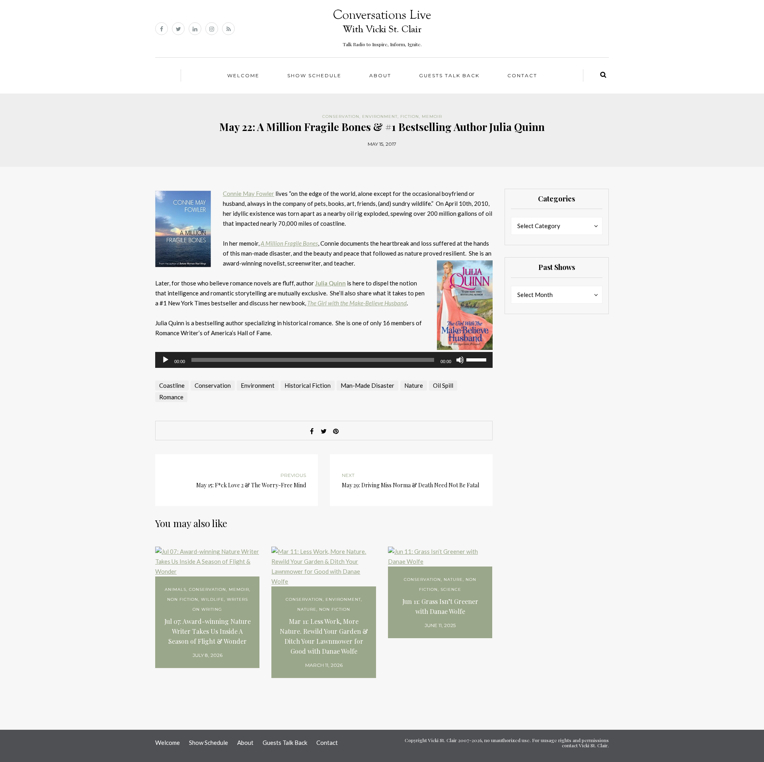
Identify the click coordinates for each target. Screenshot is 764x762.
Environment (380, 116)
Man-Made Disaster (367, 385)
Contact (522, 75)
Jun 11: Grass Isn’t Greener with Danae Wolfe (440, 606)
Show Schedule (314, 75)
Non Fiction (182, 599)
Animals (175, 589)
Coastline (172, 385)
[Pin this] (336, 431)
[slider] (477, 359)
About (380, 75)
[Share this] (312, 431)
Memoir (432, 116)
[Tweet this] (324, 431)
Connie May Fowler (248, 193)
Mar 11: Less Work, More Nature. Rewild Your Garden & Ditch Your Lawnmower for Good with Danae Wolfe (324, 636)
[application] (324, 360)
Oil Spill (443, 385)
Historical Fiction (308, 385)
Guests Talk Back (449, 75)
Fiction (409, 116)
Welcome (243, 75)
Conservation (340, 116)
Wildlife (212, 599)
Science (450, 589)
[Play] (166, 360)
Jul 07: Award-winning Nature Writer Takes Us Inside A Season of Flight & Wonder (207, 631)
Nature (413, 385)
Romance (171, 397)
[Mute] (460, 360)
